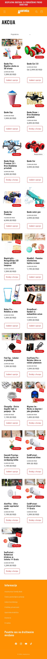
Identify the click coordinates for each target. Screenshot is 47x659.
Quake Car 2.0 (32, 63)
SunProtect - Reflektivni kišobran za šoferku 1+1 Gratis (11, 556)
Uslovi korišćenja (11, 602)
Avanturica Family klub (13, 592)
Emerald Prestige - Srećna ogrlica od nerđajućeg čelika (11, 457)
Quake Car (31, 161)
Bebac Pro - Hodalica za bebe (11, 310)
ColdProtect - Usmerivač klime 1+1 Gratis (33, 506)
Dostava (8, 618)
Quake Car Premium (8, 213)
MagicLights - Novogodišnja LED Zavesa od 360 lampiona (11, 262)
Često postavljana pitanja (14, 597)
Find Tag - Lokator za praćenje (11, 359)
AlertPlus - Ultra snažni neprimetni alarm (11, 506)
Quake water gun (34, 212)
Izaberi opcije (12, 80)
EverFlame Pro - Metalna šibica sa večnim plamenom (34, 360)
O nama (8, 623)
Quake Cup (8, 112)
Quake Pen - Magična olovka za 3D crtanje (11, 66)
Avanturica (26, 654)
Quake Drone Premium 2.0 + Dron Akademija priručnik (10, 164)
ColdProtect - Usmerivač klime (33, 456)
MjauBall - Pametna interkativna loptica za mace (35, 260)
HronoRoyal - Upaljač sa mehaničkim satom (34, 311)
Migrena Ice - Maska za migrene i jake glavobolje (34, 408)
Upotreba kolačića (11, 612)
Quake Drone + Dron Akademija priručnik (33, 114)
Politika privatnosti (12, 607)
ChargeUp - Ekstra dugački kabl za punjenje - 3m (11, 408)
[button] (4, 11)
